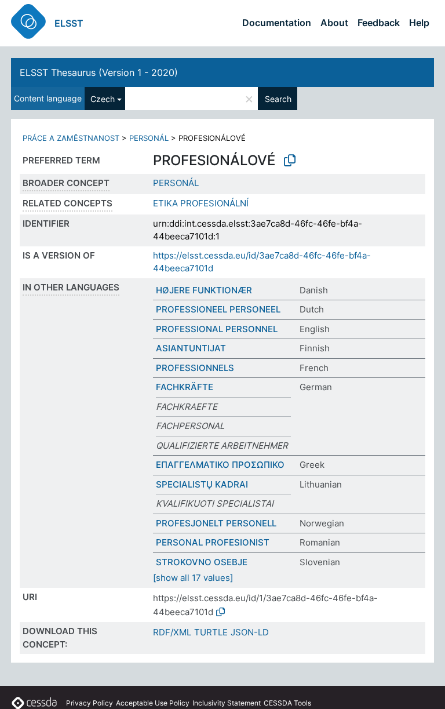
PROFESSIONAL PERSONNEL (217, 328)
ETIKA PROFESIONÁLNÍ (201, 203)
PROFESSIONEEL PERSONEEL (218, 309)
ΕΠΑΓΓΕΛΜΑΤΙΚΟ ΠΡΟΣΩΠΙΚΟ (220, 464)
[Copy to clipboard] (290, 160)
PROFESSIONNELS (195, 367)
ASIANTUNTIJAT (191, 348)
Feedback (379, 22)
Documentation (276, 22)
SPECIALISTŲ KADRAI (202, 484)
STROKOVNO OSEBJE (201, 562)
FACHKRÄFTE (184, 386)
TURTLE (211, 632)
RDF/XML (172, 632)
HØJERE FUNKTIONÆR (204, 290)
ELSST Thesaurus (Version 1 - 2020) (99, 72)
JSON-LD (250, 632)
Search (278, 99)
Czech (102, 99)
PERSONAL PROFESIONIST (212, 542)
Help (419, 22)
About (334, 22)
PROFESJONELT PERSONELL (216, 523)
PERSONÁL (149, 138)
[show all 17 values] (193, 577)
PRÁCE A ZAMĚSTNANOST (71, 138)
